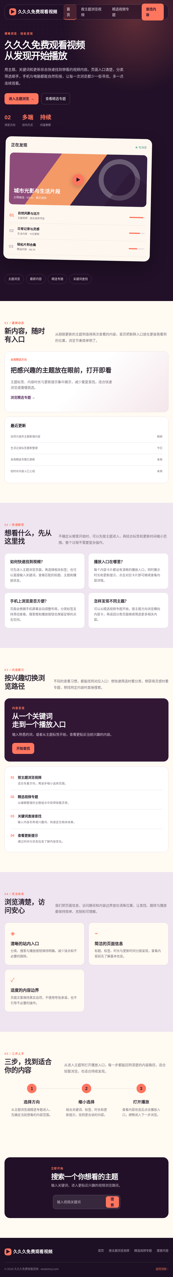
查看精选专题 (56, 99)
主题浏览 (14, 279)
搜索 (112, 1202)
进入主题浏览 (21, 99)
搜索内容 (162, 1250)
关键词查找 (80, 279)
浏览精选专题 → (23, 397)
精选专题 (57, 279)
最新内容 (36, 279)
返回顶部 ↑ (162, 1269)
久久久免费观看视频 (34, 11)
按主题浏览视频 (91, 12)
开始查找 (23, 748)
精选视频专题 (120, 12)
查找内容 (151, 12)
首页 (68, 12)
